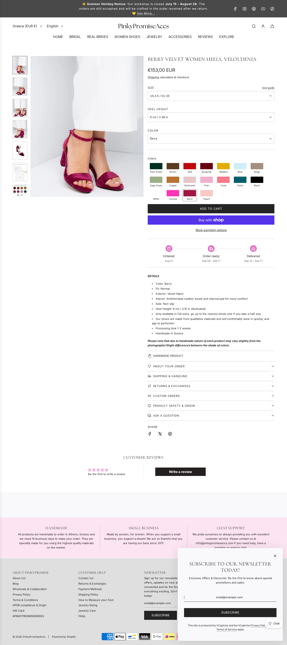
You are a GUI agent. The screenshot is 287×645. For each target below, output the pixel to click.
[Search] (253, 26)
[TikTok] (272, 9)
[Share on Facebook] (149, 434)
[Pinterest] (253, 9)
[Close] (275, 555)
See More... (146, 13)
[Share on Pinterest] (170, 434)
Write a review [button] (180, 472)
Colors (152, 158)
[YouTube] (263, 9)
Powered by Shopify (64, 636)
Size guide (268, 87)
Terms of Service (226, 629)
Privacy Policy (259, 625)
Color (153, 130)
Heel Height (158, 109)
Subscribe (160, 615)
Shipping (153, 77)
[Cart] (272, 26)
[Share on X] (160, 434)
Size (151, 87)
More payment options (211, 230)
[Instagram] (244, 9)
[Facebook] (235, 9)
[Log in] (263, 26)
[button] (33, 126)
